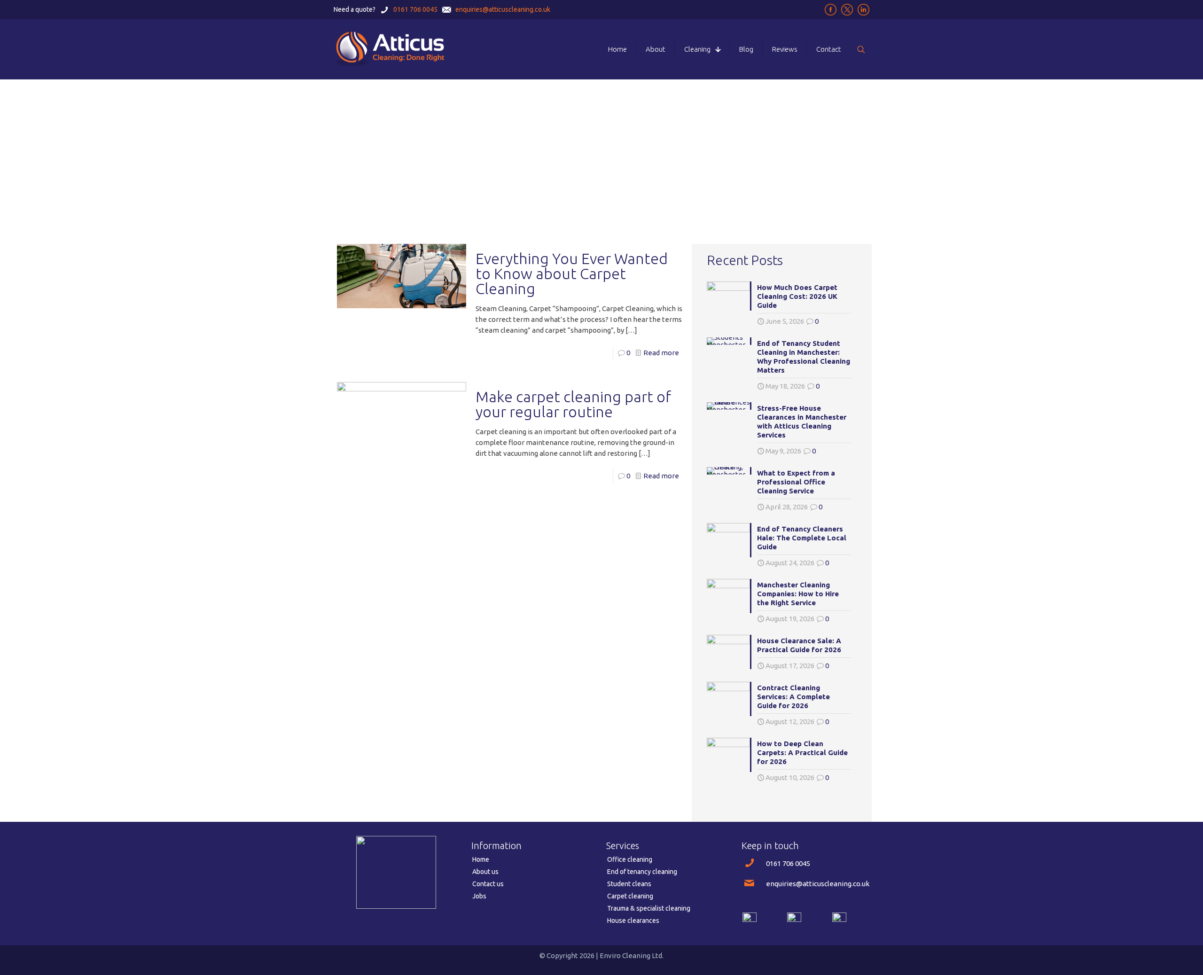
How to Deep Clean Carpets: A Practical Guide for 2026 (802, 752)
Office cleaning (629, 859)
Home (480, 859)
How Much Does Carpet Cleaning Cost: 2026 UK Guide (797, 296)
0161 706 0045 (788, 863)
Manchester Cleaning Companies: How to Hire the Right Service (798, 594)
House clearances (633, 920)
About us (485, 871)
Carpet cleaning (630, 896)
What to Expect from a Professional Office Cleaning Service (796, 482)
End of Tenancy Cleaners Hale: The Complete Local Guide (801, 538)
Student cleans (629, 884)
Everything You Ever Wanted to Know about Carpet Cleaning (572, 273)
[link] (749, 920)
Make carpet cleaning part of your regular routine (573, 404)
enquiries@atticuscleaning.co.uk (817, 884)
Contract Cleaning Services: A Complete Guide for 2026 (793, 697)
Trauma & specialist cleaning (648, 908)
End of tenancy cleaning (642, 871)
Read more (661, 353)
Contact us (488, 884)
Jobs (479, 896)
